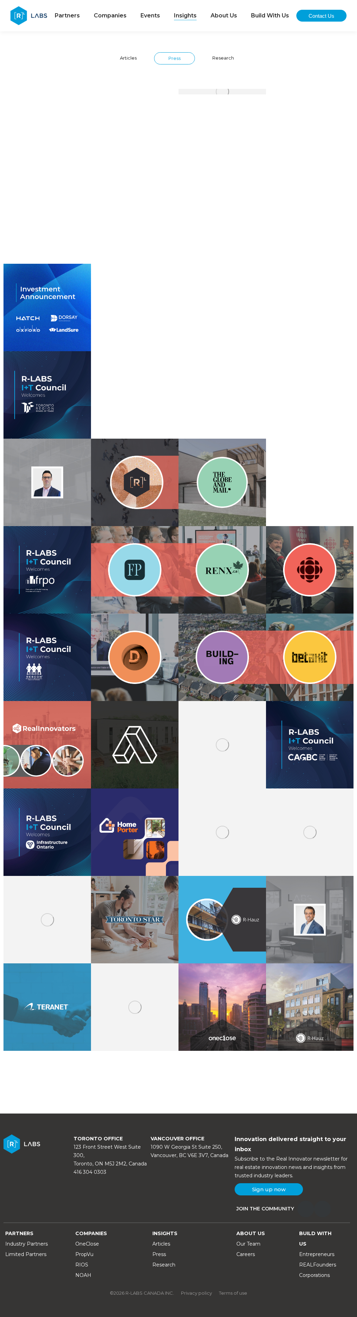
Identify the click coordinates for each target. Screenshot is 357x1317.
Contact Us (321, 16)
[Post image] (47, 132)
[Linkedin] (305, 1209)
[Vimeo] (322, 1209)
